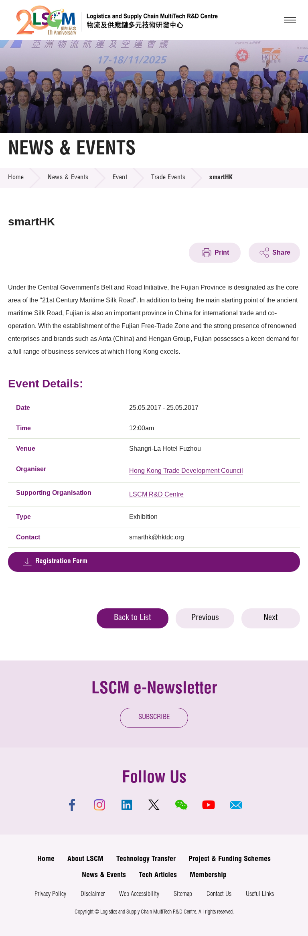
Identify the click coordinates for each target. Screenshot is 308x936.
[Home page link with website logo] (117, 20)
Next (270, 618)
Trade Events (168, 178)
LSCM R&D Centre (156, 494)
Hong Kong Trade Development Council (186, 470)
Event (120, 178)
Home (16, 178)
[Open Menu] (290, 20)
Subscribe (154, 717)
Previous (205, 618)
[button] (236, 805)
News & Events (68, 178)
